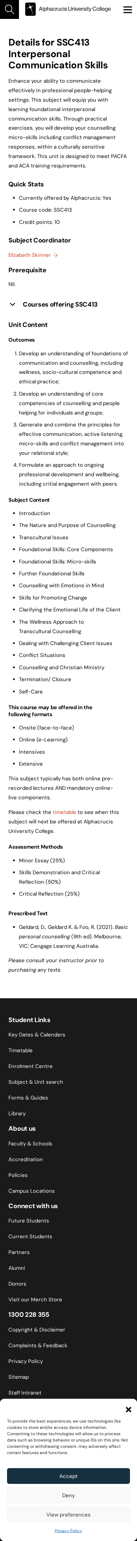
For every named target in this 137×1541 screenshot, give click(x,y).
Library (17, 1113)
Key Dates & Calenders (36, 1034)
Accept (68, 1476)
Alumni (16, 1268)
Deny (68, 1495)
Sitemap (18, 1377)
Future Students (28, 1220)
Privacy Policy (68, 1531)
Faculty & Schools (30, 1143)
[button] (126, 1407)
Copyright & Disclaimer (36, 1329)
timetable (64, 812)
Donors (17, 1283)
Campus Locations (31, 1190)
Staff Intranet (24, 1392)
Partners (19, 1252)
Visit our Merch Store (35, 1299)
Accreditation (25, 1159)
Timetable (20, 1050)
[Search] (9, 9)
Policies (18, 1175)
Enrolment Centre (30, 1066)
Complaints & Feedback (37, 1345)
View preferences (68, 1514)
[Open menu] (127, 9)
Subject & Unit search (35, 1081)
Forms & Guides (28, 1097)
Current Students (30, 1236)
